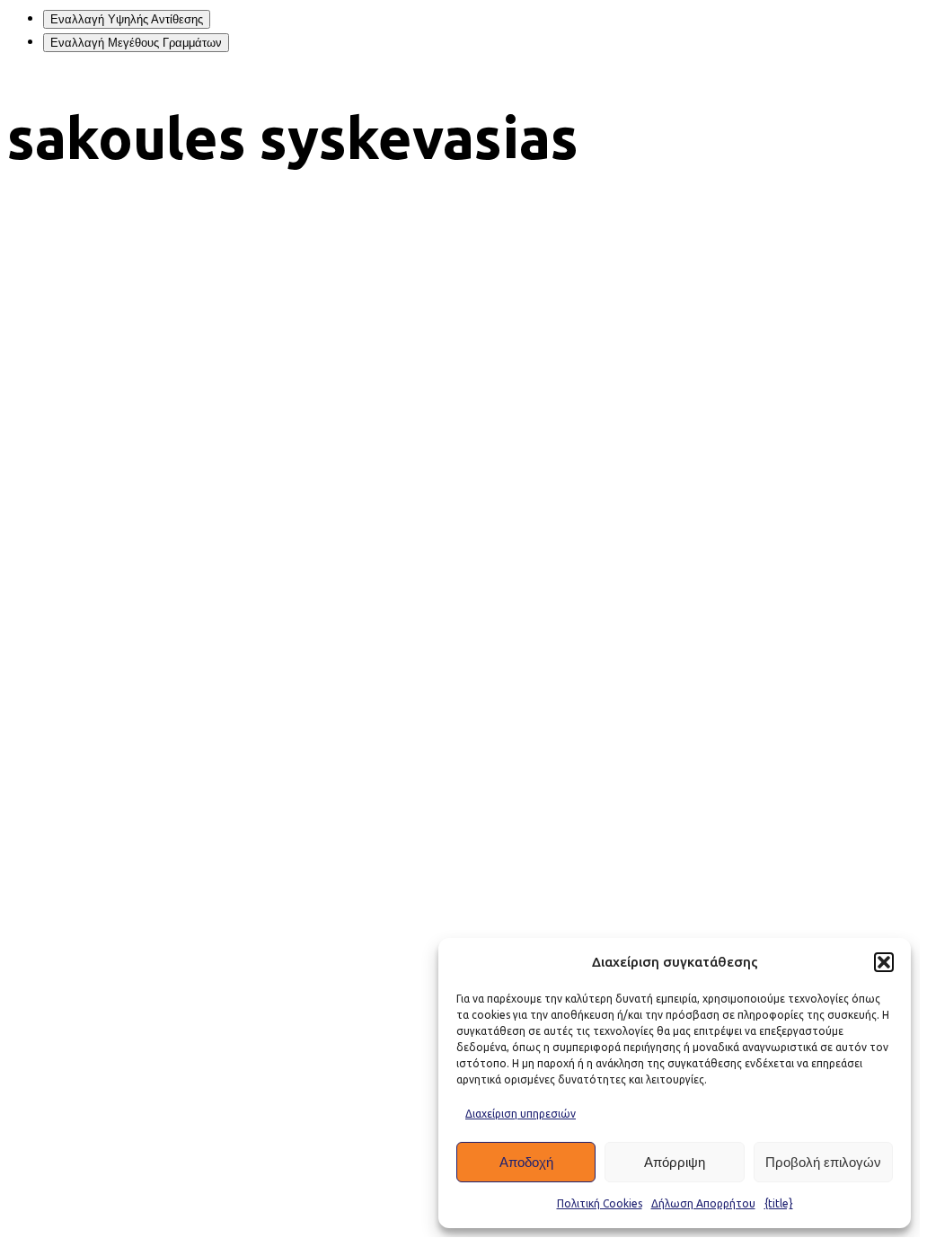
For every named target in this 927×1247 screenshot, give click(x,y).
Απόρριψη (674, 1162)
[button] (884, 962)
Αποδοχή (526, 1162)
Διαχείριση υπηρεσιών (520, 1113)
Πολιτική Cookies (599, 1203)
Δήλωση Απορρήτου (703, 1203)
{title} (778, 1203)
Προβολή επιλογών (823, 1162)
